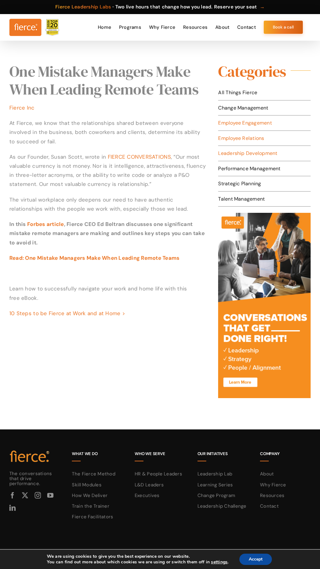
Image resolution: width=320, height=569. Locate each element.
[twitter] (25, 495)
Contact (269, 506)
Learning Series (215, 485)
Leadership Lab (215, 474)
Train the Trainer (90, 506)
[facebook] (12, 495)
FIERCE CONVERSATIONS (139, 156)
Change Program (216, 495)
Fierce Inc (22, 107)
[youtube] (50, 495)
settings (219, 562)
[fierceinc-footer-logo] (29, 450)
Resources (272, 495)
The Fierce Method (93, 474)
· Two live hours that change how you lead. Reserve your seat (160, 7)
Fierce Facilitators (92, 517)
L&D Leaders (149, 485)
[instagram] (38, 495)
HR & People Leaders (158, 474)
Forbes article (45, 224)
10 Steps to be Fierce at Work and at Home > (67, 313)
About (267, 474)
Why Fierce (273, 485)
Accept (255, 559)
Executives (147, 495)
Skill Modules (86, 485)
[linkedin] (12, 508)
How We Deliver (90, 495)
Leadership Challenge (222, 506)
